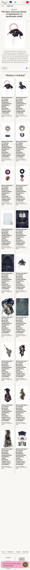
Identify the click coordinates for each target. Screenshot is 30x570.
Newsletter (25, 552)
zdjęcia (4, 68)
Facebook (10, 558)
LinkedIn (10, 569)
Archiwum (9, 6)
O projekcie (10, 552)
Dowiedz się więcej (8, 565)
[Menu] (15, 2)
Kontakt (18, 552)
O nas (3, 552)
